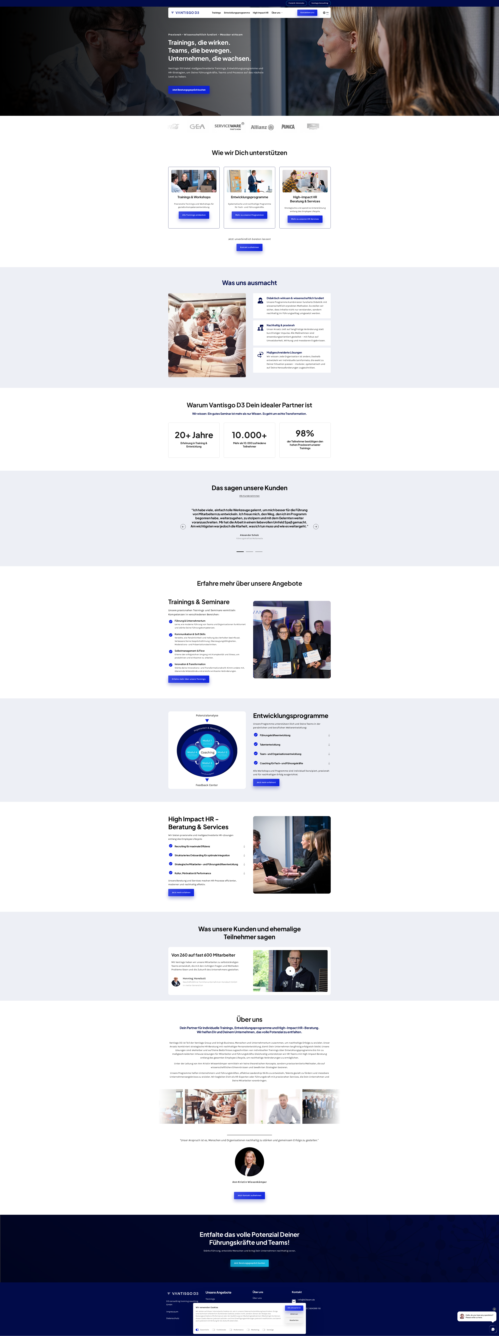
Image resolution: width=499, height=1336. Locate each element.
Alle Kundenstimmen (249, 496)
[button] (316, 526)
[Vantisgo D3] (185, 12)
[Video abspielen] (290, 971)
